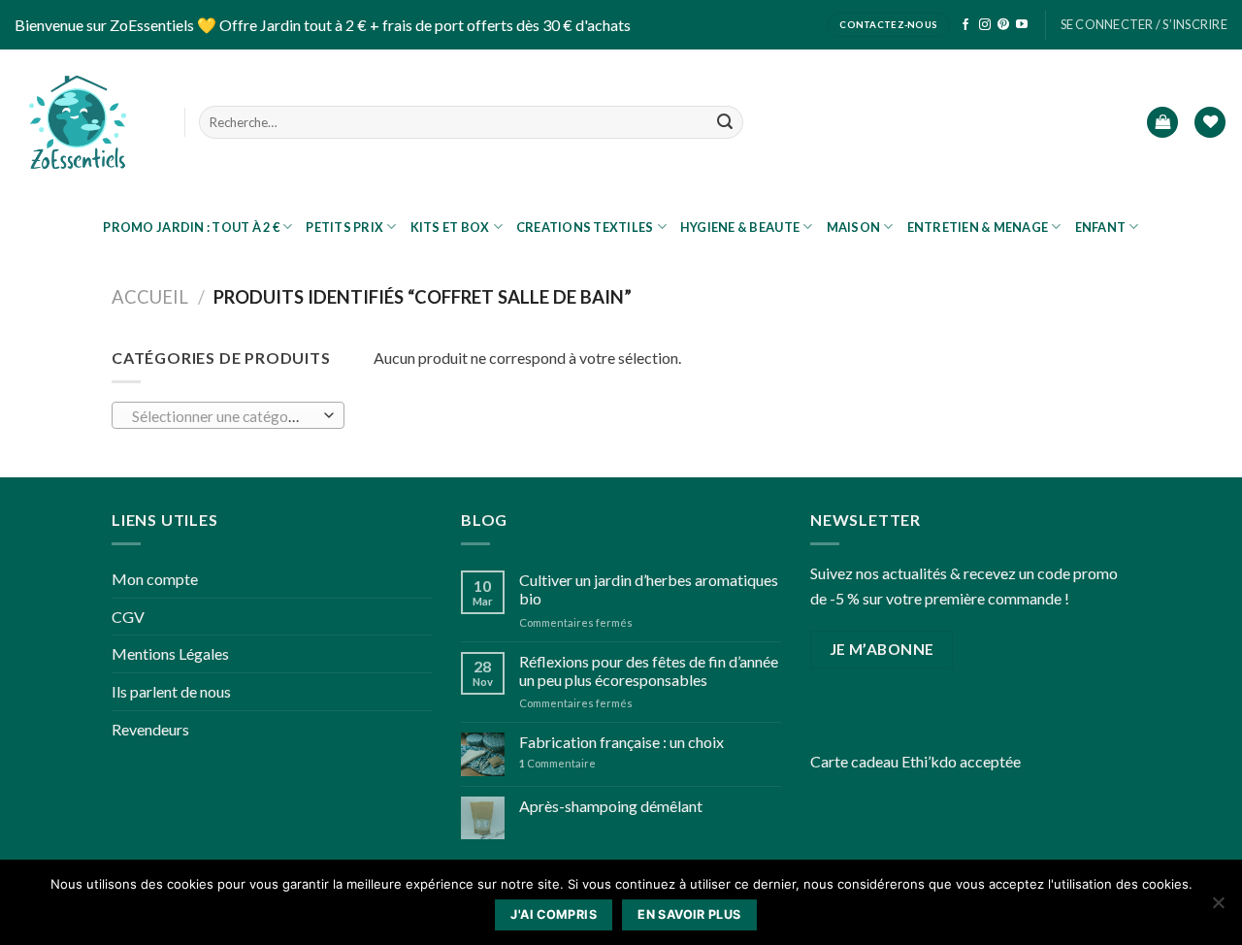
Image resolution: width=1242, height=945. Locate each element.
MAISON (854, 227)
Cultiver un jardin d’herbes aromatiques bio (648, 588)
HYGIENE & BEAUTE (740, 227)
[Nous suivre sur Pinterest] (1003, 25)
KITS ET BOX (450, 227)
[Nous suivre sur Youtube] (1022, 25)
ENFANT (1101, 227)
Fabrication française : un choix (621, 742)
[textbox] (223, 416)
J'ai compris (553, 914)
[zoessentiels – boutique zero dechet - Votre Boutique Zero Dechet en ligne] (78, 122)
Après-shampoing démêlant (611, 806)
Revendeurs (150, 729)
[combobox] (228, 415)
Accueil (150, 297)
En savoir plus (688, 914)
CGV (128, 616)
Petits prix (344, 227)
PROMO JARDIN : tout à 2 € (190, 227)
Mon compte (155, 579)
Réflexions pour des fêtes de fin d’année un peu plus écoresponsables (648, 670)
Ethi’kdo (929, 761)
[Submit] (724, 122)
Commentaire (557, 763)
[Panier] (1162, 123)
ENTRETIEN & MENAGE (978, 227)
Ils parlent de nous (171, 691)
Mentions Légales (170, 653)
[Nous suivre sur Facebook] (965, 25)
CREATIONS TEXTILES (585, 227)
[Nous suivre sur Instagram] (985, 25)
